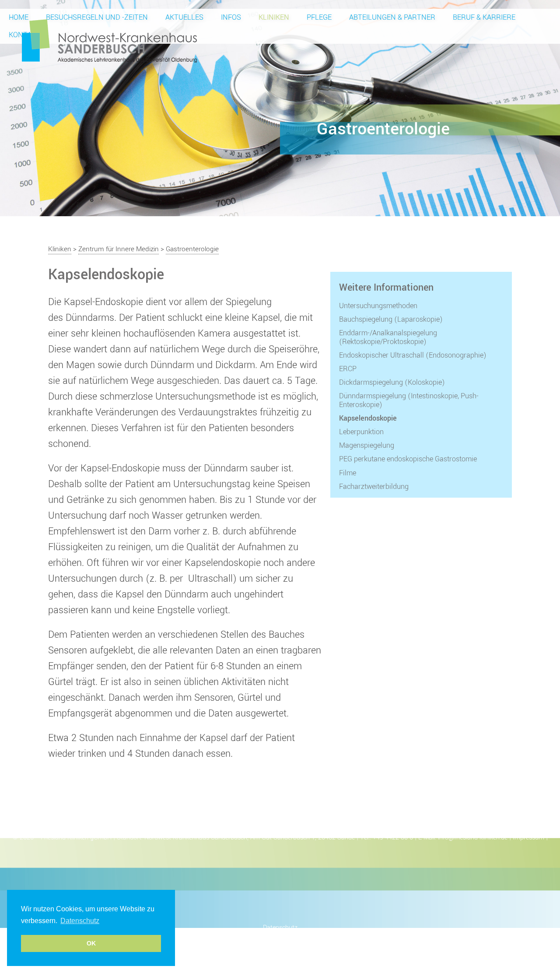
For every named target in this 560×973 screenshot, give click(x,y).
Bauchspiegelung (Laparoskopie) (391, 319)
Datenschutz (280, 927)
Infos (231, 17)
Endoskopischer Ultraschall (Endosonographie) (412, 355)
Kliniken (274, 17)
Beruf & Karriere (484, 17)
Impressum (528, 837)
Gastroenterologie (192, 249)
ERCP (348, 369)
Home (18, 17)
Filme (347, 473)
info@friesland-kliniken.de (473, 837)
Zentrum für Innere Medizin (118, 249)
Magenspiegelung (366, 445)
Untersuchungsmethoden (378, 306)
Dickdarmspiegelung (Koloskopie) (392, 382)
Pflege (319, 17)
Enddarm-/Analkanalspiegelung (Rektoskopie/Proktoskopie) (388, 337)
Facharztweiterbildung (374, 486)
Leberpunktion (361, 432)
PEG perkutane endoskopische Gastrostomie (408, 459)
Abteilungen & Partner (392, 17)
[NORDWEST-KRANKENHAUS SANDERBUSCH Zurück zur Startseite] (109, 40)
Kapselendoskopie (368, 418)
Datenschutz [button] (79, 920)
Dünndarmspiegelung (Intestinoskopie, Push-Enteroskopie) (409, 400)
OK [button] (91, 943)
